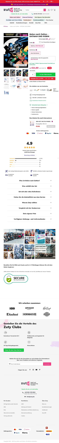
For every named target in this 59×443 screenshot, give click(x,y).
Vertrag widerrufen (8, 415)
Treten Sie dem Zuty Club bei (13, 350)
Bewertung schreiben (29, 155)
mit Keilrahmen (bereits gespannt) (39, 58)
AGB (22, 404)
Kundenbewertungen (47, 407)
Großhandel (44, 409)
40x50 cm (37, 46)
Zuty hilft (44, 412)
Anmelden (47, 364)
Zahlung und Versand (26, 407)
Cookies (23, 415)
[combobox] (34, 10)
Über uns (44, 404)
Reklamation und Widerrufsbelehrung (29, 409)
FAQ (5, 409)
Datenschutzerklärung (26, 412)
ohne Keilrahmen (35, 53)
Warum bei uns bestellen (9, 412)
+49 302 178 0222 (29, 392)
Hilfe (5, 407)
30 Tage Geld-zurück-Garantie (11, 404)
